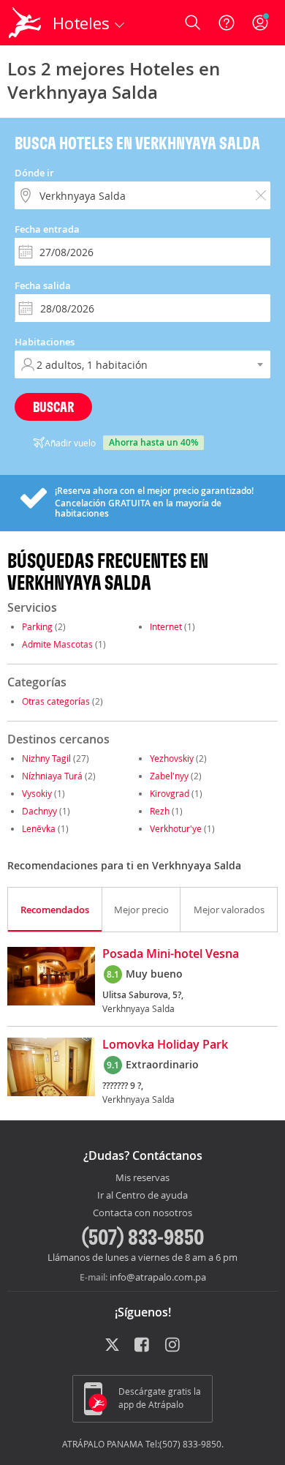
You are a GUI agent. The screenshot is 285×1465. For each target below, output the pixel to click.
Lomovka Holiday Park (165, 1045)
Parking (37, 626)
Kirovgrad (169, 793)
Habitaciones (45, 342)
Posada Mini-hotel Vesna (170, 954)
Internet (166, 626)
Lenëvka (39, 828)
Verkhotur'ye (176, 828)
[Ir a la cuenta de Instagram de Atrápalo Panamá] (173, 1345)
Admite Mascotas (57, 644)
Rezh (160, 811)
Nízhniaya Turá (52, 776)
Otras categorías (56, 701)
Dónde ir (34, 173)
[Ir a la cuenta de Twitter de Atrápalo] (112, 1345)
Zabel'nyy (169, 776)
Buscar (53, 406)
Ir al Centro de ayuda (142, 1196)
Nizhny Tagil (46, 758)
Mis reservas (142, 1178)
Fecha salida (43, 285)
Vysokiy (37, 793)
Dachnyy (39, 811)
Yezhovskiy (172, 758)
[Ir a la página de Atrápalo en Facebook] (142, 1345)
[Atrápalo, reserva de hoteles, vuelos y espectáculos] (25, 22)
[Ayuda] (226, 22)
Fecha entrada (47, 229)
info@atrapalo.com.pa (158, 1277)
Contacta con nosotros (142, 1213)
